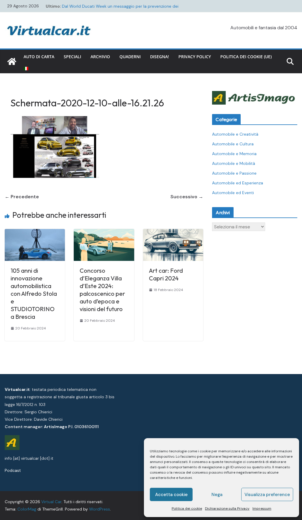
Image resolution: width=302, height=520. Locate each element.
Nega (216, 495)
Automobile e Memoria (234, 153)
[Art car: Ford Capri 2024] (173, 233)
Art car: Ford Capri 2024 (166, 274)
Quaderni (130, 56)
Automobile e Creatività (235, 134)
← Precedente (22, 197)
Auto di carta (39, 56)
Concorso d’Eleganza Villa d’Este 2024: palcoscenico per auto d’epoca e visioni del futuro (102, 290)
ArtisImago (55, 426)
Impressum (261, 508)
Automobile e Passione (234, 173)
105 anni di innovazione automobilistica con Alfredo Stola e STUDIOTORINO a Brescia (34, 293)
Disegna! (159, 56)
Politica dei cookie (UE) (246, 56)
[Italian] (26, 68)
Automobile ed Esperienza (237, 183)
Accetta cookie (171, 495)
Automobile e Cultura (233, 144)
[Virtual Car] (12, 61)
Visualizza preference (267, 495)
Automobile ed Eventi (233, 192)
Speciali (72, 56)
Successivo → (186, 197)
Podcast (13, 470)
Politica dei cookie (187, 508)
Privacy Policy (194, 56)
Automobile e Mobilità (233, 163)
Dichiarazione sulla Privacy (227, 508)
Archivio (100, 56)
